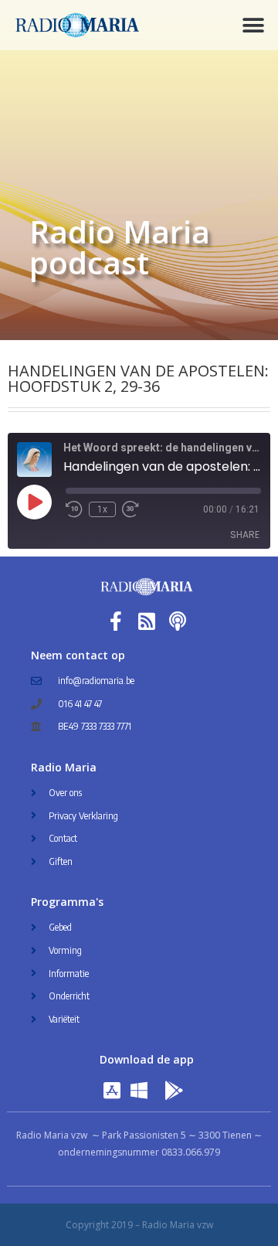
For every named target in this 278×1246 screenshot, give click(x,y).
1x (102, 509)
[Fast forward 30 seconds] (130, 509)
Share (244, 534)
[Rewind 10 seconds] (74, 509)
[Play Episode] (34, 502)
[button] (253, 25)
